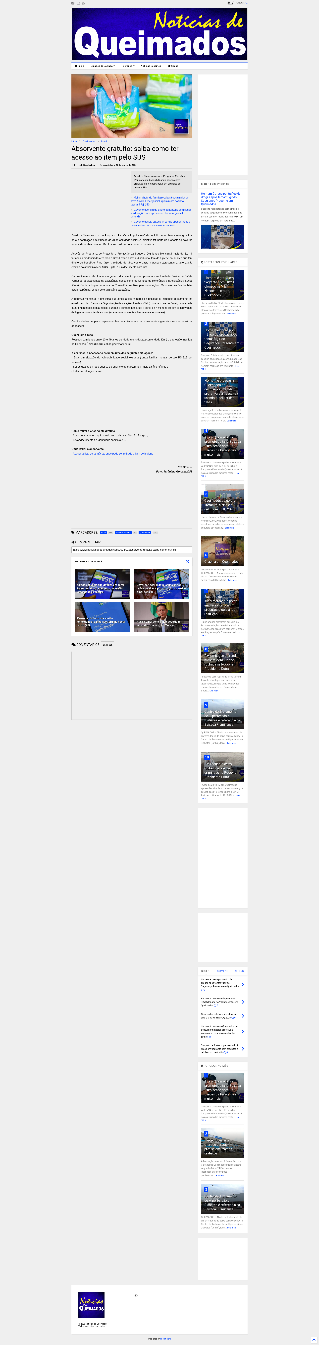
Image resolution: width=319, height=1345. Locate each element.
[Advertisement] (99, 194)
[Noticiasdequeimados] (89, 3)
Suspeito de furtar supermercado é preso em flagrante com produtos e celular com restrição (221, 605)
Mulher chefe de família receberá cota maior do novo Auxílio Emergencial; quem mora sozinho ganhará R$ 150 (160, 201)
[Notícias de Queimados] (159, 58)
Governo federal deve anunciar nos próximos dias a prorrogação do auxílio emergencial (161, 588)
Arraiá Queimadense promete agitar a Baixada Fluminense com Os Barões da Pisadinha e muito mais (222, 446)
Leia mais (231, 314)
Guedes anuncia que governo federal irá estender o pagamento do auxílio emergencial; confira (100, 588)
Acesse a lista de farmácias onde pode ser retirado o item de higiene (113, 453)
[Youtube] (78, 3)
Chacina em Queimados (221, 562)
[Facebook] (72, 3)
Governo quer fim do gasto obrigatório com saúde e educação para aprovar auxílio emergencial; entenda (161, 213)
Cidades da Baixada (102, 66)
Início (80, 66)
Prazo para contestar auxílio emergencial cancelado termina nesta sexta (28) (101, 622)
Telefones (126, 66)
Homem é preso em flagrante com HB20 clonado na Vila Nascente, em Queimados (219, 286)
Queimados (89, 141)
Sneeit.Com (165, 1339)
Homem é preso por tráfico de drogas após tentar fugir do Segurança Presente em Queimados (221, 199)
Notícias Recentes (150, 66)
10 (207, 757)
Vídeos (174, 66)
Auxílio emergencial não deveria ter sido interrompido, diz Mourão (159, 623)
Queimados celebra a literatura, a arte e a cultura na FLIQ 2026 (219, 505)
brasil (104, 141)
